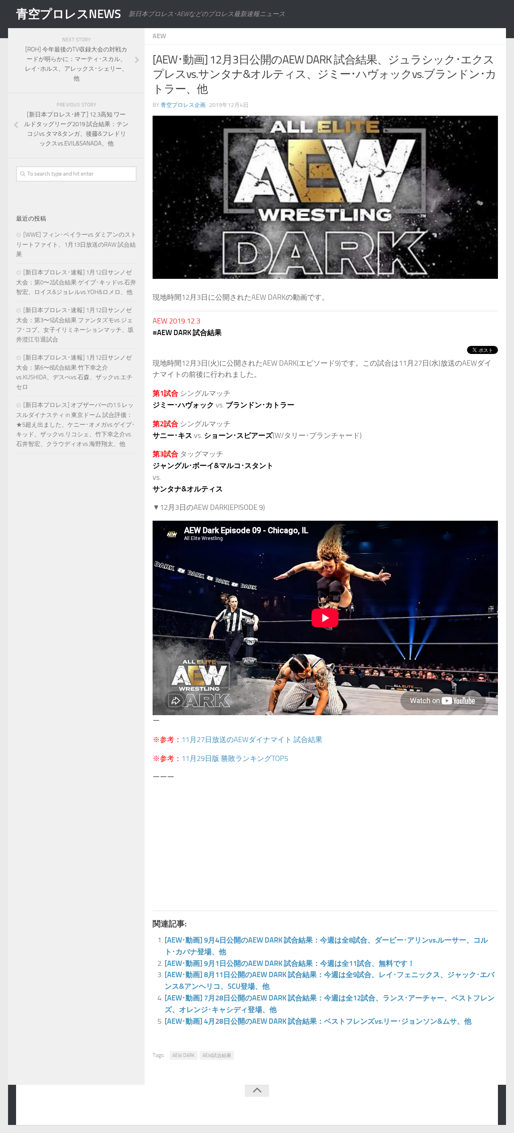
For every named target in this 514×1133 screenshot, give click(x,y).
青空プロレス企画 (183, 105)
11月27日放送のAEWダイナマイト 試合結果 (252, 739)
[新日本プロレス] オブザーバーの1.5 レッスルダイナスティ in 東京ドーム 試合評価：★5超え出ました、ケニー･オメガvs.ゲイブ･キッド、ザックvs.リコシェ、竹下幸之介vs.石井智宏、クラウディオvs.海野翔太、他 (75, 424)
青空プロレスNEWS (68, 14)
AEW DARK (183, 1055)
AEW (159, 36)
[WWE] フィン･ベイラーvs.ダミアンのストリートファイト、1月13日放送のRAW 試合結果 (76, 244)
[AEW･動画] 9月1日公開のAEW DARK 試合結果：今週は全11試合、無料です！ (290, 963)
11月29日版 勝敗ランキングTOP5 (235, 758)
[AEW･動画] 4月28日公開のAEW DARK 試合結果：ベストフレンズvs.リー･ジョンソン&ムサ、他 (318, 1021)
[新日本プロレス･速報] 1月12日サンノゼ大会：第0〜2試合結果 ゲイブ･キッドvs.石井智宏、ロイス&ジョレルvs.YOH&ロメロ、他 (76, 282)
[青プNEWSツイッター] (468, 1106)
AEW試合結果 (216, 1055)
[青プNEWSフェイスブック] (484, 1106)
